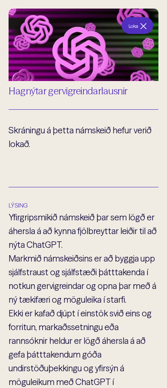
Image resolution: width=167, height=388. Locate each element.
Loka (133, 26)
